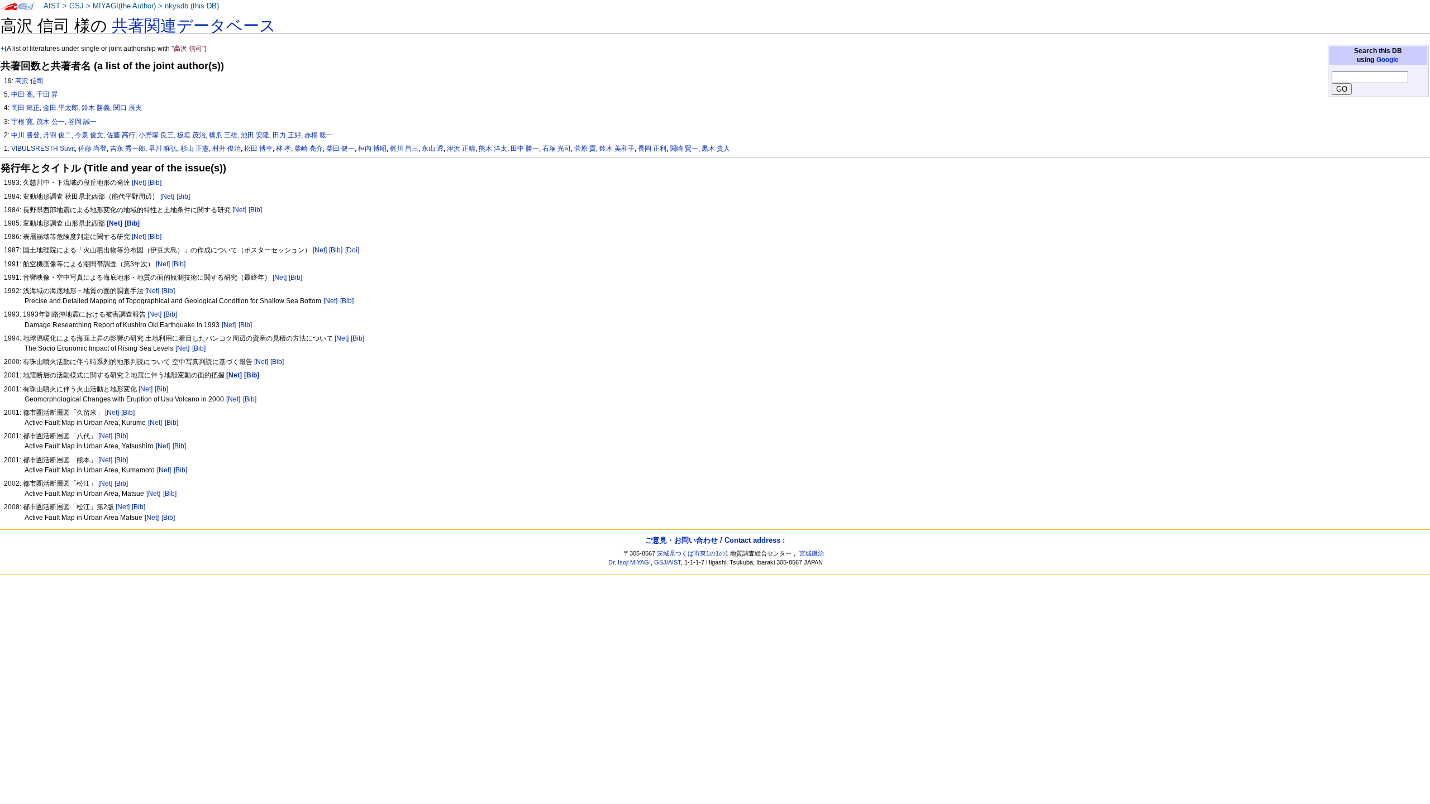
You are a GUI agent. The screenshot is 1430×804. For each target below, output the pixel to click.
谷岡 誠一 (82, 122)
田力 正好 (287, 135)
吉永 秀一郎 (127, 148)
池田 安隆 (255, 135)
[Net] (139, 182)
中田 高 (22, 94)
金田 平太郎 (60, 108)
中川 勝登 (25, 135)
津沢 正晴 (461, 148)
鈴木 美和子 (617, 148)
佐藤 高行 (121, 135)
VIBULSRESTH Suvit (43, 148)
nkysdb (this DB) (192, 6)
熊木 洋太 (493, 148)
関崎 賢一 (684, 148)
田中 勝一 (525, 148)
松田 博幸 (258, 148)
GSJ (76, 6)
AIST (52, 6)
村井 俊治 (226, 148)
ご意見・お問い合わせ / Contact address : (715, 540)
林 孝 (283, 148)
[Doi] (352, 250)
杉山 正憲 (194, 148)
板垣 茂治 (191, 135)
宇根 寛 (22, 122)
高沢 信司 (29, 81)
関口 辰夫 (127, 108)
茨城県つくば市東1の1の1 (692, 553)
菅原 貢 (585, 148)
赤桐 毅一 (318, 135)
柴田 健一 (340, 148)
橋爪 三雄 (223, 135)
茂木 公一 (50, 122)
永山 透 (433, 148)
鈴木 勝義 (96, 108)
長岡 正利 (652, 148)
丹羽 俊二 (57, 135)
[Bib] (154, 182)
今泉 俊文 (89, 135)
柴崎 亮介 (308, 148)
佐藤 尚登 (92, 148)
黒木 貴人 (716, 148)
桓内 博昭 (372, 148)
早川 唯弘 (163, 148)
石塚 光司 (556, 148)
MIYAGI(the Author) (124, 6)
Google (1387, 60)
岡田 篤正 (25, 108)
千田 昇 (47, 94)
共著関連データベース (194, 26)
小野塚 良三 (156, 135)
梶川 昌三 (404, 148)
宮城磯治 (811, 553)
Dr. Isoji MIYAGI (629, 562)
